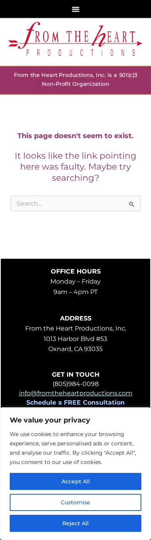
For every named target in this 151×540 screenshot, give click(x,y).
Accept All (76, 481)
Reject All (75, 523)
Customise (75, 502)
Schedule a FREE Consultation (75, 402)
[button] (75, 9)
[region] (75, 473)
